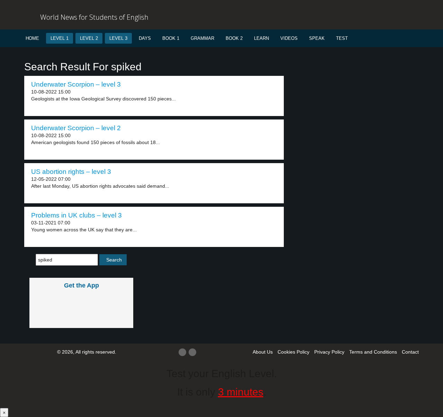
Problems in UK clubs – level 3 (76, 215)
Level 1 (60, 38)
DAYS (145, 38)
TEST (342, 38)
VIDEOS (289, 38)
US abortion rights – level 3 (71, 171)
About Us (263, 352)
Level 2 (89, 38)
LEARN (261, 38)
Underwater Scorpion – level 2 (76, 128)
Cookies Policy (293, 352)
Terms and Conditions (373, 352)
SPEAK (317, 38)
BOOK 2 (234, 38)
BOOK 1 (170, 38)
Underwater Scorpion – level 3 (76, 84)
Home (32, 38)
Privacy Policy (329, 352)
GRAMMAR (202, 38)
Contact (410, 352)
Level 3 (118, 38)
